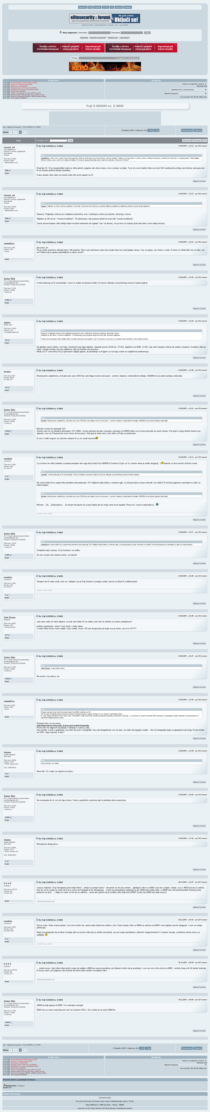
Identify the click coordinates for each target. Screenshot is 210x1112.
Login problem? (124, 38)
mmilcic (44, 544)
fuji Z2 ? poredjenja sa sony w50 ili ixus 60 (26, 93)
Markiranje (187, 140)
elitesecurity (87, 25)
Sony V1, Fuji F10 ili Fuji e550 (21, 84)
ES (123, 1105)
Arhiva (114, 1105)
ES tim (131, 1101)
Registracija (84, 38)
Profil (7, 173)
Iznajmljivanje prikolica (124, 1108)
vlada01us (45, 158)
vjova (21, 1086)
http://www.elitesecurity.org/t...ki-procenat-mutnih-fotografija (63, 726)
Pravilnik (97, 7)
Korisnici (119, 7)
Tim (112, 7)
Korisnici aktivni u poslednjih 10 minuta (19, 1080)
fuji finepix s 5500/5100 (19, 86)
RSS (116, 25)
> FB (150, 130)
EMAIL (110, 25)
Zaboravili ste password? (98, 38)
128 (200, 97)
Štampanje (197, 140)
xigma (43, 206)
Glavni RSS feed (92, 1105)
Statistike (127, 7)
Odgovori (197, 130)
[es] (4, 127)
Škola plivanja (110, 1108)
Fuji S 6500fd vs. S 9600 (32, 127)
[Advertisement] (105, 118)
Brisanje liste (202, 86)
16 (192, 97)
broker (43, 421)
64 (197, 97)
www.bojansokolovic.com (46, 901)
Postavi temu (187, 130)
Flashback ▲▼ (113, 38)
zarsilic (44, 475)
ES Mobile (124, 25)
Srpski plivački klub (98, 1108)
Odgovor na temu (199, 181)
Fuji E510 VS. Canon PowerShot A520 (24, 89)
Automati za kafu (84, 1108)
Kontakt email (105, 1098)
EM (120, 1105)
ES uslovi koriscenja (83, 1101)
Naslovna (82, 7)
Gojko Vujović (105, 1101)
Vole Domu (45, 668)
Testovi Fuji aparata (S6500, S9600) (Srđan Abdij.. (28, 96)
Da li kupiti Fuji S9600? (19, 98)
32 (194, 97)
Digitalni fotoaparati (14, 127)
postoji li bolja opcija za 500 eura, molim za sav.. (28, 94)
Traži (70, 140)
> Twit (156, 130)
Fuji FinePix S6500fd (18, 91)
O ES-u (105, 7)
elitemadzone (100, 25)
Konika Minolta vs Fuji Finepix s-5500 (24, 83)
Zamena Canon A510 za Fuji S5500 (23, 88)
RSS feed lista (105, 1105)
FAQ (90, 7)
